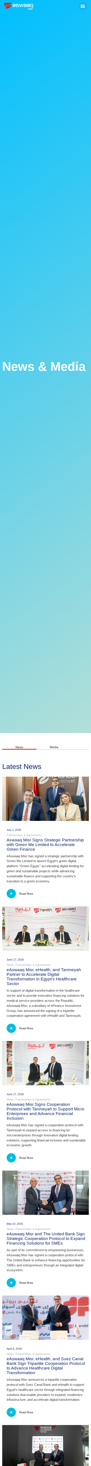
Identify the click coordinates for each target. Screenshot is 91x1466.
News (10, 965)
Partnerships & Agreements (24, 835)
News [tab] (19, 747)
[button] (83, 6)
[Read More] (11, 893)
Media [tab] (54, 747)
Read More (26, 893)
